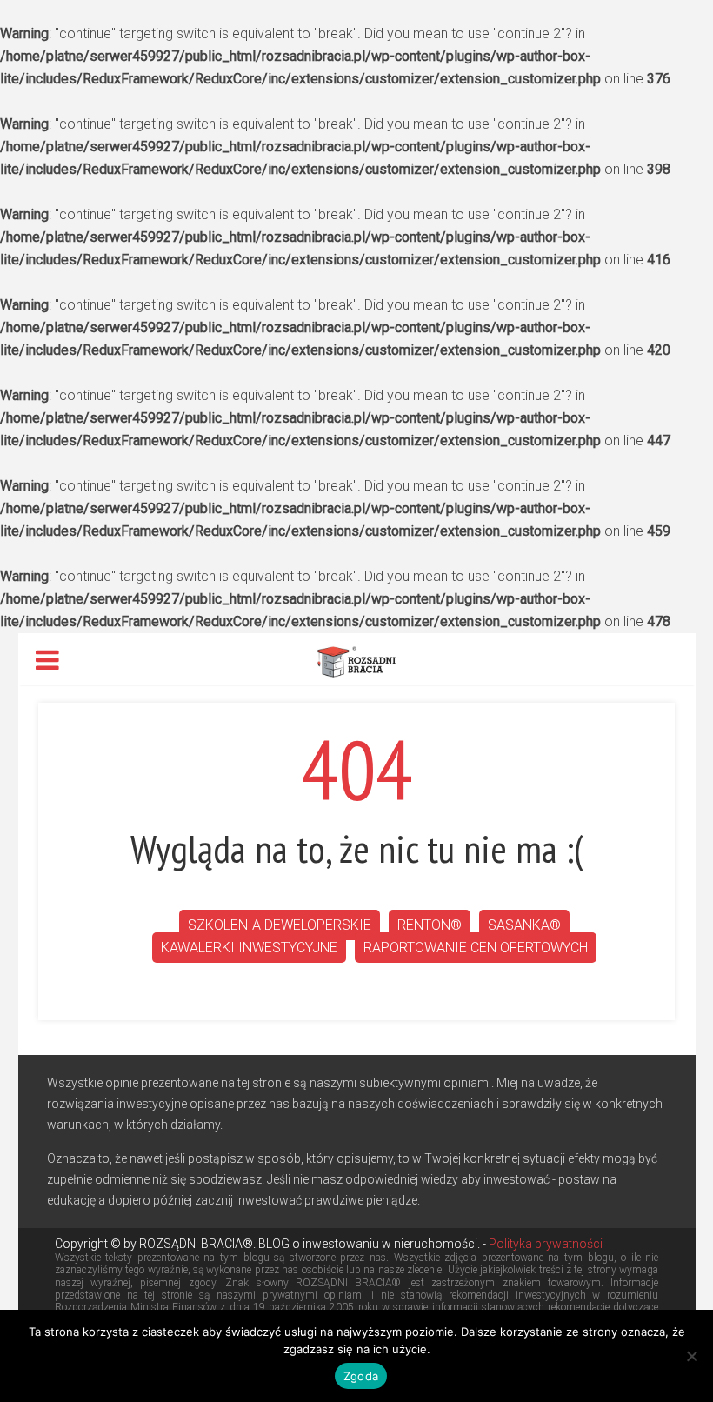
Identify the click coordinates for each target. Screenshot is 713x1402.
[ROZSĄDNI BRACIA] (357, 660)
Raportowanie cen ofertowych (475, 947)
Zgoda (360, 1376)
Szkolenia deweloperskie (279, 925)
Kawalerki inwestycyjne (249, 947)
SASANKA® (524, 925)
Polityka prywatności (544, 1244)
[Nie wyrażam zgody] (691, 1356)
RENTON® (429, 925)
